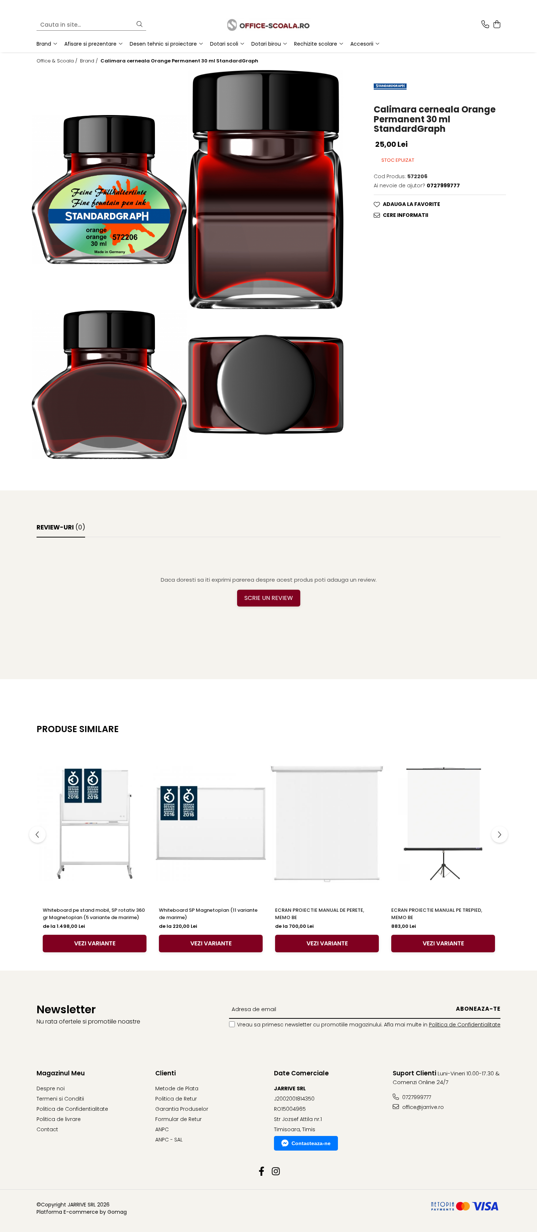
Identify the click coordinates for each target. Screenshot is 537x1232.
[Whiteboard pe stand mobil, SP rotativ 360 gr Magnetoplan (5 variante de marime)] (94, 824)
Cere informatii (405, 215)
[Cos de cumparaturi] (496, 24)
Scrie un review (268, 598)
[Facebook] (261, 1171)
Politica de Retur (176, 1098)
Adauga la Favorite (411, 204)
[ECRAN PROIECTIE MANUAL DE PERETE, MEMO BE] (327, 824)
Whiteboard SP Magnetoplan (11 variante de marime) (208, 914)
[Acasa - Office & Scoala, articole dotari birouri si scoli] (268, 24)
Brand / (89, 61)
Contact (47, 1129)
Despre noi (51, 1088)
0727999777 (416, 1097)
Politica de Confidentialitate (464, 1024)
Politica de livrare (59, 1119)
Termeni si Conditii (60, 1098)
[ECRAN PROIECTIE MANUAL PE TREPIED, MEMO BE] (443, 824)
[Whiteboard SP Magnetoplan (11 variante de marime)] (210, 824)
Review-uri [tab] (61, 527)
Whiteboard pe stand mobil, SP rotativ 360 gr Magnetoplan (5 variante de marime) (94, 914)
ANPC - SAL (169, 1139)
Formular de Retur (178, 1119)
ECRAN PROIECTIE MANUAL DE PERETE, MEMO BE (319, 914)
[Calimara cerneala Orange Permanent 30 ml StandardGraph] (109, 189)
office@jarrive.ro (422, 1107)
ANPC (162, 1129)
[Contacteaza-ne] (485, 24)
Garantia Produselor (181, 1109)
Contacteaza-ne (311, 1143)
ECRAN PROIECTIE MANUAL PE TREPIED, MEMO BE (436, 914)
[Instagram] (275, 1171)
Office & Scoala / (58, 61)
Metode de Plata (176, 1088)
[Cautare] (139, 25)
